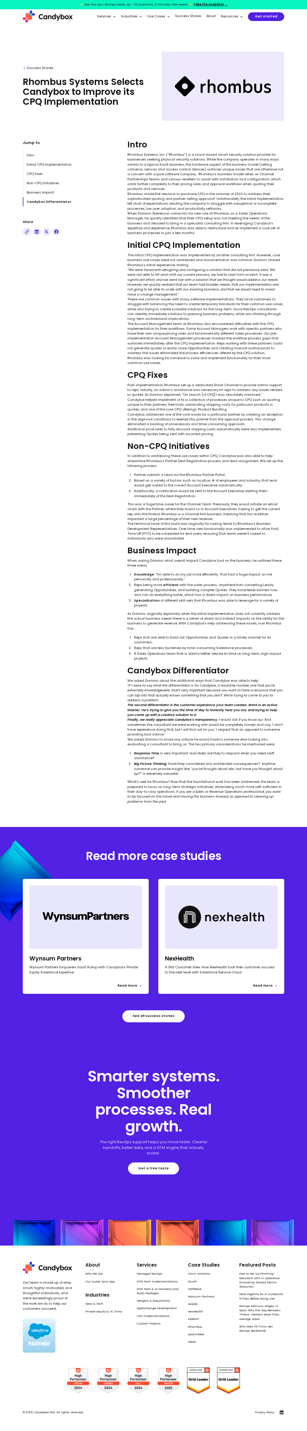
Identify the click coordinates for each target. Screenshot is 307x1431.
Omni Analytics (199, 1274)
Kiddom (193, 1319)
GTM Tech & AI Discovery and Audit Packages (157, 1291)
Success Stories (188, 16)
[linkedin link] (281, 1412)
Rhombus (195, 1327)
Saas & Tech (94, 1304)
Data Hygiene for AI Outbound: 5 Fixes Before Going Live (261, 1296)
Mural (192, 1281)
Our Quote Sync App (100, 1281)
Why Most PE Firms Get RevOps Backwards (256, 1328)
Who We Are (94, 1274)
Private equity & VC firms (103, 1311)
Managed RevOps (149, 1274)
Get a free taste (153, 1168)
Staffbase (194, 1289)
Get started (266, 16)
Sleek (192, 1342)
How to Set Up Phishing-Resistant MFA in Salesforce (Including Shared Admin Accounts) (259, 1280)
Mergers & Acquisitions (153, 1301)
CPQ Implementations (153, 1316)
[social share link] (27, 232)
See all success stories (153, 1016)
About (211, 16)
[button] (106, 17)
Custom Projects (149, 1323)
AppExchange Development (157, 1308)
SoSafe (193, 1304)
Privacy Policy (264, 1412)
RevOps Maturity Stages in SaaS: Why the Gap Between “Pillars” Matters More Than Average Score (260, 1312)
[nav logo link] (48, 17)
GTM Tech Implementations (157, 1281)
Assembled (196, 1334)
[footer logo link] (48, 1267)
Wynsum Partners (201, 1296)
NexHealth (195, 1311)
